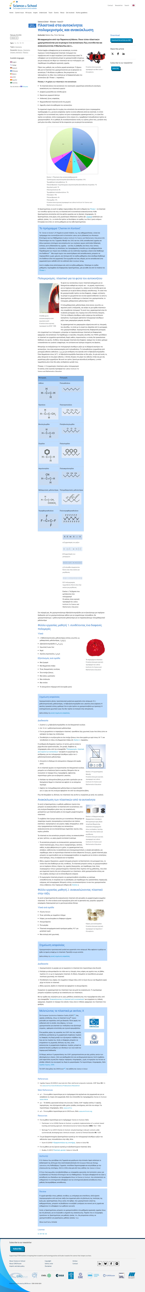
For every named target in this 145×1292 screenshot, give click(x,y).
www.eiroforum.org (85, 1111)
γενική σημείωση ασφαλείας (60, 713)
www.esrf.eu (68, 1108)
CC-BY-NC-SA (42, 1234)
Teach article (32, 25)
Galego (14, 65)
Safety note (49, 1263)
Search (127, 5)
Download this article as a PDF (121, 40)
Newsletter (119, 5)
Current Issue (19, 12)
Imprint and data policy (16, 1266)
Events (56, 12)
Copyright (48, 1261)
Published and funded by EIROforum (20, 1283)
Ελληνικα (15, 71)
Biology (20, 50)
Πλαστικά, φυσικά (59, 1150)
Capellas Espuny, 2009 (46, 1064)
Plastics (25, 52)
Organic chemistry (16, 52)
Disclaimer (48, 1266)
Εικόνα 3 (77, 740)
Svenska (14, 83)
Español (14, 80)
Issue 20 (60, 21)
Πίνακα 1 (93, 209)
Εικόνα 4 (75, 885)
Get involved (70, 12)
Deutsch (14, 68)
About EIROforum (15, 1263)
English (14, 62)
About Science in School (17, 1261)
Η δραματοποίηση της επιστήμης (63, 1142)
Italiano (14, 74)
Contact (110, 5)
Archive (75, 1261)
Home (11, 12)
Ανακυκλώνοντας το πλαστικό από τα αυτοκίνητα (67, 999)
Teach (50, 12)
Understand (43, 12)
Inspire (35, 12)
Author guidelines (81, 12)
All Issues (28, 12)
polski (14, 77)
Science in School (43, 21)
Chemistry (18, 47)
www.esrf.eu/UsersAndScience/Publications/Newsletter (61, 1085)
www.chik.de (44, 1099)
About (62, 12)
